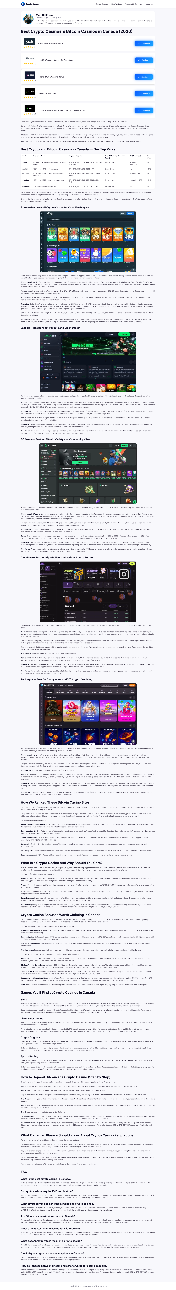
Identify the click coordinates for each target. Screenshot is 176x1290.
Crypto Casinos (102, 4)
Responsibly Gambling (133, 4)
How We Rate (116, 4)
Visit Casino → (144, 43)
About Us (149, 4)
